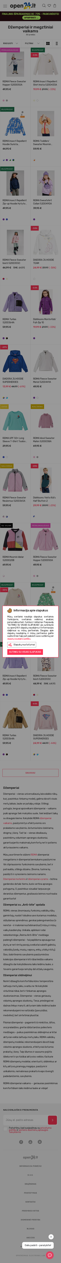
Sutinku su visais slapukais (25, 652)
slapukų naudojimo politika (18, 639)
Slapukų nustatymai (24, 644)
